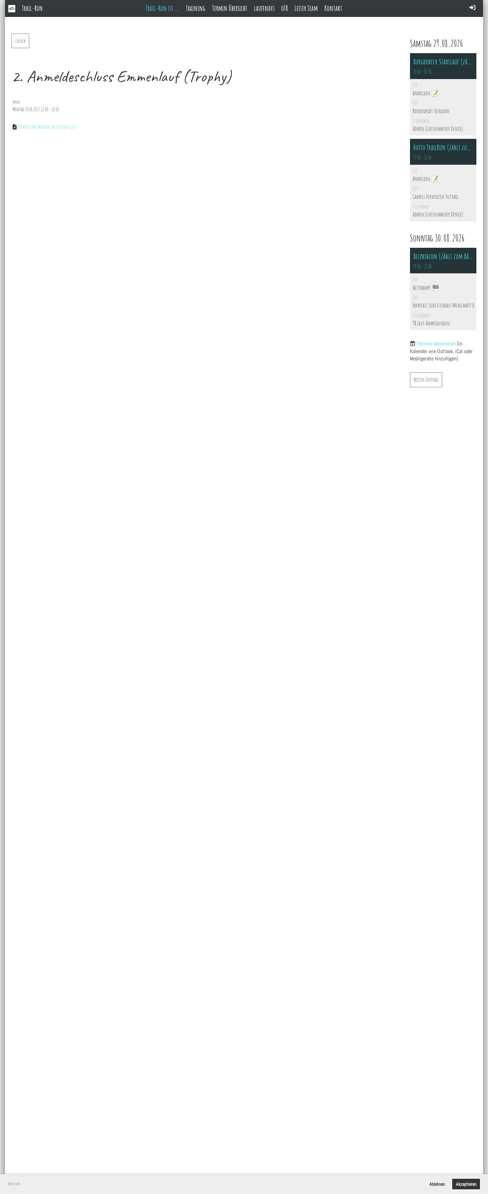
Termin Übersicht (229, 8)
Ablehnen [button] (437, 1184)
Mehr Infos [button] (14, 1183)
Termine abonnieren (436, 343)
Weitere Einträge (426, 379)
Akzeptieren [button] (466, 1184)
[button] (443, 94)
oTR (284, 8)
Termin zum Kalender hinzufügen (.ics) (47, 127)
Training (195, 8)
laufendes (264, 8)
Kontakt (333, 8)
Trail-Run (32, 8)
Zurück (20, 41)
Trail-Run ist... (162, 8)
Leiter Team (306, 8)
